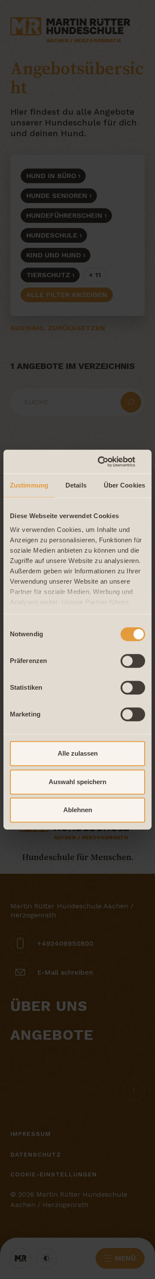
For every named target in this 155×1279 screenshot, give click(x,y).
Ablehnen (77, 809)
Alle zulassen (78, 753)
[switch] (133, 661)
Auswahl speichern (77, 781)
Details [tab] (76, 485)
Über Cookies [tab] (124, 485)
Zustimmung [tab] (29, 485)
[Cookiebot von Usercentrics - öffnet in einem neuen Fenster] (109, 461)
